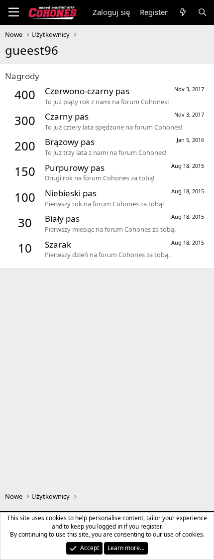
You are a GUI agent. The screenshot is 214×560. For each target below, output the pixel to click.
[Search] (202, 12)
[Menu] (13, 12)
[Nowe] (182, 12)
